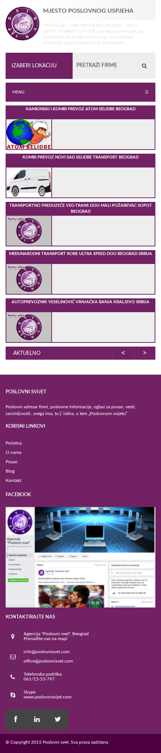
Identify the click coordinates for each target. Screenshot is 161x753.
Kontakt (13, 480)
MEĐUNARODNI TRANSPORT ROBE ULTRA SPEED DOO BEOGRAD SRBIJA (80, 254)
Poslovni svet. (56, 742)
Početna (14, 443)
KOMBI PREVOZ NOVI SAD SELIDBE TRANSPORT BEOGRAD (80, 157)
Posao (12, 462)
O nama (13, 452)
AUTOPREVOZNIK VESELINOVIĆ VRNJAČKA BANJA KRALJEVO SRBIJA (80, 302)
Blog (10, 471)
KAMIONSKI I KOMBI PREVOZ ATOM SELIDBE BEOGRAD (81, 109)
